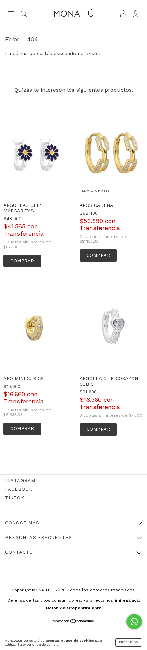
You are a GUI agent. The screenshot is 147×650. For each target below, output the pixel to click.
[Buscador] (23, 14)
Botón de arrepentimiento (74, 607)
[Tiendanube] (73, 621)
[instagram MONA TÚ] (20, 480)
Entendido (128, 642)
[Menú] (11, 14)
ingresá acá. (127, 600)
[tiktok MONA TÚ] (14, 497)
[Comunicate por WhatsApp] (134, 621)
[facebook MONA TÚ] (18, 489)
